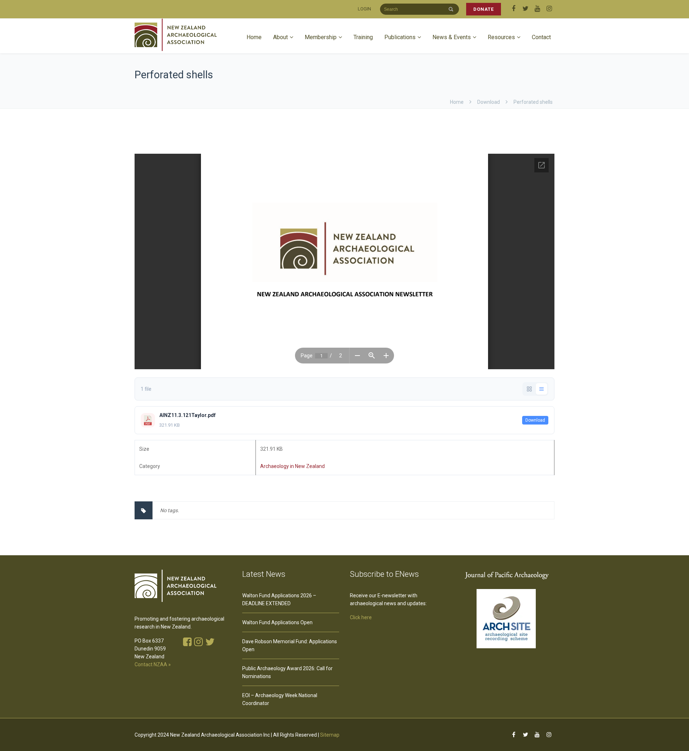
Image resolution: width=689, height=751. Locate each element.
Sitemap (329, 735)
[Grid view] (529, 389)
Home (254, 37)
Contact (541, 37)
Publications (400, 37)
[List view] (541, 389)
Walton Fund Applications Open (277, 622)
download (488, 102)
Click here (361, 617)
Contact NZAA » (153, 664)
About (280, 37)
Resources (501, 37)
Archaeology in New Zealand (292, 466)
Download (535, 420)
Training (363, 37)
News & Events (451, 37)
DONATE (483, 9)
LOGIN (364, 8)
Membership (321, 37)
